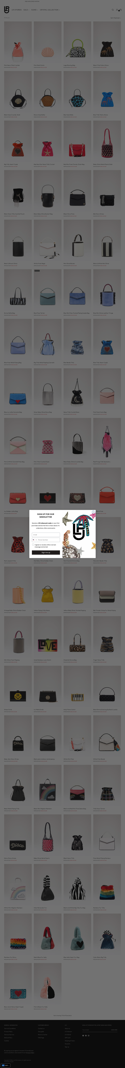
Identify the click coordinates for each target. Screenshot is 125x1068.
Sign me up (46, 552)
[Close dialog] (93, 512)
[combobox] (34, 540)
